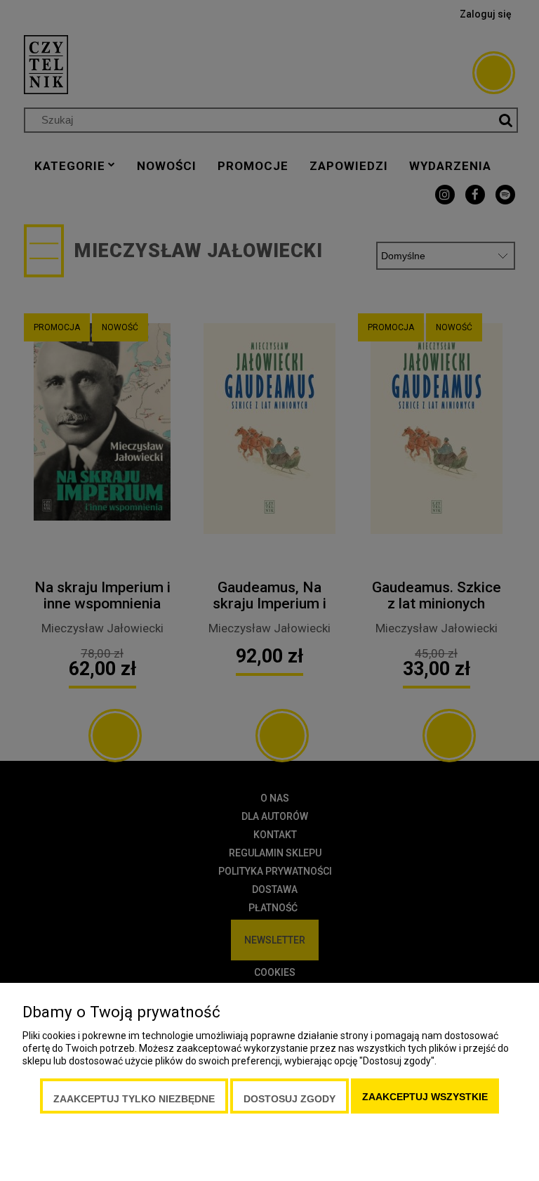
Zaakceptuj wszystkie (425, 1096)
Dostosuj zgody (289, 1098)
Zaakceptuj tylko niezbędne (134, 1098)
